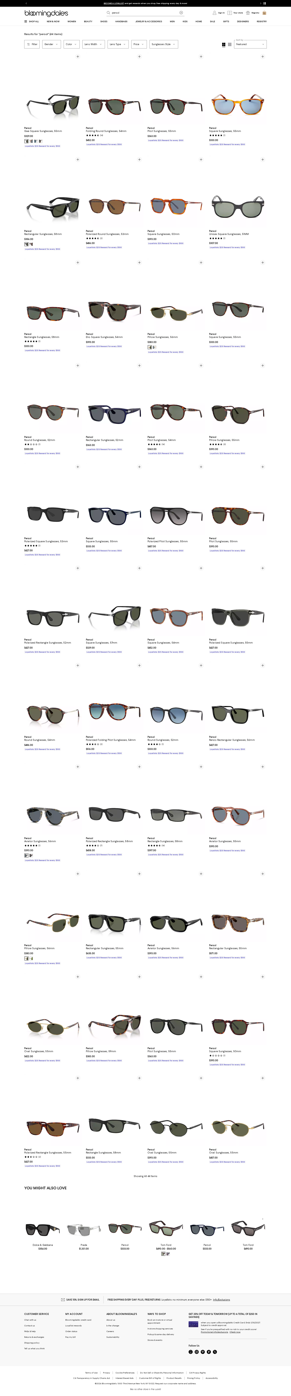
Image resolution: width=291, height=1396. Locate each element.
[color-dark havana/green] (163, 1253)
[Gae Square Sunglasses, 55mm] (53, 89)
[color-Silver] (31, 958)
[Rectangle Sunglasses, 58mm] (53, 294)
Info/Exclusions (221, 1299)
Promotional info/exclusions (214, 1332)
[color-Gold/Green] (149, 347)
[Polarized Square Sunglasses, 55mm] (238, 600)
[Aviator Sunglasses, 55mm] (238, 799)
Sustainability (112, 1337)
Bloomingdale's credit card (78, 1320)
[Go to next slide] (261, 3)
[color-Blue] (26, 855)
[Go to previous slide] (26, 3)
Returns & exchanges (34, 1337)
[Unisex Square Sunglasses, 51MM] (238, 192)
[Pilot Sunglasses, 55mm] (176, 89)
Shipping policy (31, 1343)
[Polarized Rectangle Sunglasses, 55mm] (53, 1110)
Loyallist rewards (73, 1325)
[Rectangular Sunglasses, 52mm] (114, 397)
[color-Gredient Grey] (40, 141)
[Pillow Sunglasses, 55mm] (238, 397)
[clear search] (181, 13)
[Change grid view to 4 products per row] (223, 45)
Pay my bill (70, 1337)
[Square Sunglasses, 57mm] (114, 600)
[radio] (26, 141)
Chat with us (30, 1320)
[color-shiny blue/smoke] (168, 1253)
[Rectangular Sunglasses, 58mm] (53, 192)
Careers (110, 1331)
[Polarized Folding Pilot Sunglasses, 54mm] (114, 697)
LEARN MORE (205, 3)
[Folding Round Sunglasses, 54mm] (114, 89)
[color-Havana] (31, 244)
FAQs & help (30, 1331)
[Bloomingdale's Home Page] (46, 13)
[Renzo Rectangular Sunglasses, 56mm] (238, 697)
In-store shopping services (160, 1329)
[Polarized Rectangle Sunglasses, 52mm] (53, 600)
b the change (112, 1325)
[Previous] (28, 88)
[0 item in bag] (264, 12)
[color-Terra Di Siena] (31, 141)
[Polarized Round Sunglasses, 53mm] (114, 192)
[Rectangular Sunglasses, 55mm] (114, 906)
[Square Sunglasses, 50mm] (176, 192)
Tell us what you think (34, 1348)
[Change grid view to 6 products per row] (229, 44)
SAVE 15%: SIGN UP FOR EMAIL (83, 1299)
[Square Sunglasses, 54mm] (176, 600)
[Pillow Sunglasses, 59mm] (114, 1009)
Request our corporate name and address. (175, 1383)
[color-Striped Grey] (36, 141)
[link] (53, 136)
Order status (71, 1331)
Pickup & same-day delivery (161, 1334)
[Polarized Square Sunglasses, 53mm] (53, 499)
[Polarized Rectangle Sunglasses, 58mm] (114, 799)
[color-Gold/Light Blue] (154, 347)
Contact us (29, 1325)
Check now (235, 1332)
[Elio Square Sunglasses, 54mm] (114, 294)
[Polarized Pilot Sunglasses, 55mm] (176, 499)
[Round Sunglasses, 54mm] (53, 697)
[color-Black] (26, 141)
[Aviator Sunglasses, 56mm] (53, 799)
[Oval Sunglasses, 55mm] (53, 1009)
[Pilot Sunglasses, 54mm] (176, 397)
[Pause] (265, 3)
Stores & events (155, 1340)
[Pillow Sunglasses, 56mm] (176, 294)
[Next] (77, 88)
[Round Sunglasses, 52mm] (53, 397)
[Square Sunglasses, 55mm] (238, 89)
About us (110, 1320)
